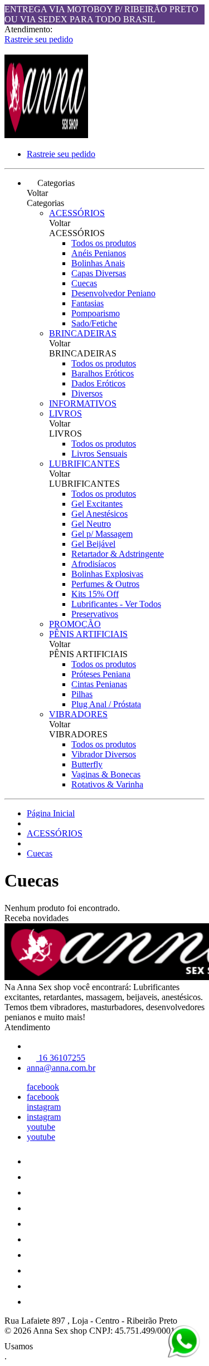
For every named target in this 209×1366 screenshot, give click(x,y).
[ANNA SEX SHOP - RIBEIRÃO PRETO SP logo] (46, 135)
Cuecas (84, 283)
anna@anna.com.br (61, 1068)
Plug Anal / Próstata (106, 704)
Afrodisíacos (93, 564)
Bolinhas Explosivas (107, 574)
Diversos (87, 393)
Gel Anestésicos (99, 513)
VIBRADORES (78, 714)
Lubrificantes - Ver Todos (116, 604)
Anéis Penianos (98, 253)
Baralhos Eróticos (102, 373)
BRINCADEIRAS (82, 333)
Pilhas (82, 694)
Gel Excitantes (97, 503)
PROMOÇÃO (75, 624)
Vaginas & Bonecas (105, 774)
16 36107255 (60, 1058)
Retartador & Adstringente (117, 554)
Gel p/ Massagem (102, 533)
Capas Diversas (98, 273)
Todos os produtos (103, 243)
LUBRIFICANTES (84, 463)
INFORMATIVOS (82, 403)
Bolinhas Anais (98, 263)
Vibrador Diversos (103, 754)
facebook (43, 1086)
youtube (41, 1127)
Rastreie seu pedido (38, 39)
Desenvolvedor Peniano (113, 293)
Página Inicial (51, 813)
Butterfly (87, 764)
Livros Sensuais (99, 453)
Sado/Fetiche (94, 323)
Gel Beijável (93, 544)
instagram (44, 1107)
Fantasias (87, 303)
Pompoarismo (95, 313)
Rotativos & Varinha (107, 784)
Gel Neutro (91, 523)
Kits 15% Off (95, 594)
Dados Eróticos (98, 383)
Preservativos (94, 614)
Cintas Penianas (99, 684)
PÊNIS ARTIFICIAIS (88, 634)
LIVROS (65, 413)
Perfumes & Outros (105, 584)
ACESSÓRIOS (77, 213)
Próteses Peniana (100, 674)
